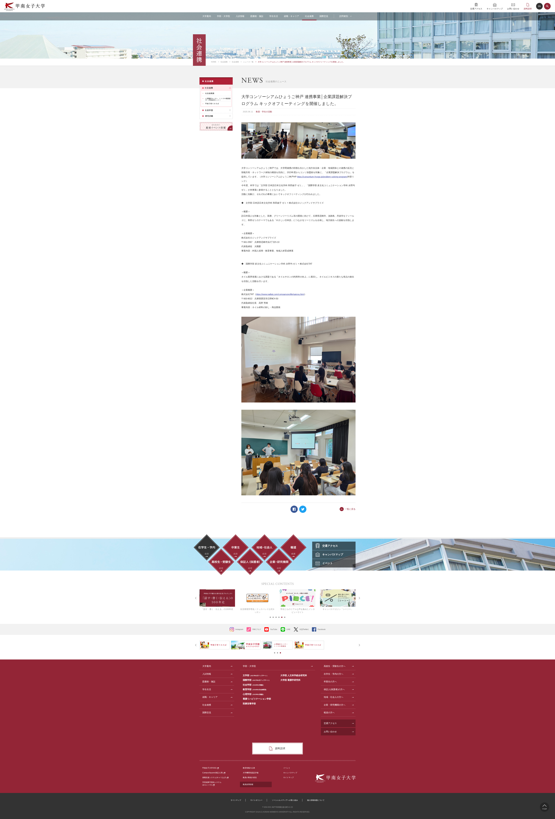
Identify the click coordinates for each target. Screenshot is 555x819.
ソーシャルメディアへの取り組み (285, 800)
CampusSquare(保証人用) (212, 773)
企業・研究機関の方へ (334, 705)
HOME (213, 62)
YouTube (273, 629)
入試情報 (240, 16)
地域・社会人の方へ (333, 697)
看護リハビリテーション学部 (257, 699)
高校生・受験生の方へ (334, 666)
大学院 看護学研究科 (290, 680)
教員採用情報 (248, 784)
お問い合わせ (513, 9)
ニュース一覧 (248, 62)
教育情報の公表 (249, 768)
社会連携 (309, 16)
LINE (288, 629)
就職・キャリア (291, 16)
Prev (196, 598)
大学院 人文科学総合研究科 (293, 675)
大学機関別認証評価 (250, 773)
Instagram (239, 629)
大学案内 (206, 16)
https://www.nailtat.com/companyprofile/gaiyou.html (280, 294)
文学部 (255, 675)
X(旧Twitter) (304, 629)
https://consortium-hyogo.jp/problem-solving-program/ (322, 176)
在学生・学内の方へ (333, 674)
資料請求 (528, 9)
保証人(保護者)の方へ (334, 689)
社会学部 (253, 684)
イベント (286, 768)
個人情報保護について (315, 800)
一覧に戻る (350, 509)
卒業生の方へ (330, 681)
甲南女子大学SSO (209, 768)
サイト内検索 (547, 6)
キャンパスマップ (495, 9)
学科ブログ (256, 629)
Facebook (294, 509)
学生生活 (273, 16)
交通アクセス (476, 9)
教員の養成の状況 (250, 777)
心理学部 (253, 694)
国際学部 (256, 680)
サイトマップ (288, 777)
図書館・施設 (256, 16)
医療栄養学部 (249, 703)
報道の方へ (329, 712)
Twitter (302, 509)
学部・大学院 (223, 16)
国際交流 (323, 16)
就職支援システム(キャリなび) (214, 777)
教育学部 (255, 689)
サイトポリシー (256, 800)
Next (359, 598)
